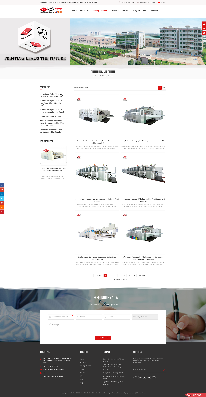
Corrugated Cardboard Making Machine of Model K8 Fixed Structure (97, 200)
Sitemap (139, 393)
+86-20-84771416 (128, 2)
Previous (40, 163)
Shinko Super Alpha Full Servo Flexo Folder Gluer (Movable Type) (51, 103)
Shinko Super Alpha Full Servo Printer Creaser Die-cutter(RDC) (52, 111)
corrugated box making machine (113, 373)
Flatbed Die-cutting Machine (50, 116)
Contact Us (154, 10)
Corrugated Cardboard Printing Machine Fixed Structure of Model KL (143, 200)
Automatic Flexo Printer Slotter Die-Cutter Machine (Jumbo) (51, 131)
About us (84, 10)
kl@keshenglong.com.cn (148, 2)
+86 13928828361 (57, 377)
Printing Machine (100, 10)
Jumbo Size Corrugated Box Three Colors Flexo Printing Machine (53, 169)
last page (142, 275)
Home (74, 10)
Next (67, 163)
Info (144, 10)
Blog (81, 383)
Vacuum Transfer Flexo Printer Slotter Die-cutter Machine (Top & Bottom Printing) (52, 123)
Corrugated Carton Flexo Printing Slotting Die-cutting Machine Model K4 (97, 142)
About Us (83, 362)
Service (125, 10)
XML (144, 393)
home (97, 76)
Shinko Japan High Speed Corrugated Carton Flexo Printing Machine (97, 258)
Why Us (136, 10)
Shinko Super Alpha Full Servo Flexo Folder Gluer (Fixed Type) (51, 95)
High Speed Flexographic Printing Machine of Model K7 (143, 141)
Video (114, 10)
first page (98, 275)
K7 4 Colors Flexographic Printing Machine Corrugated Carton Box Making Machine (143, 258)
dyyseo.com (130, 393)
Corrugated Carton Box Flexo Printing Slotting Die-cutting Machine (112, 367)
